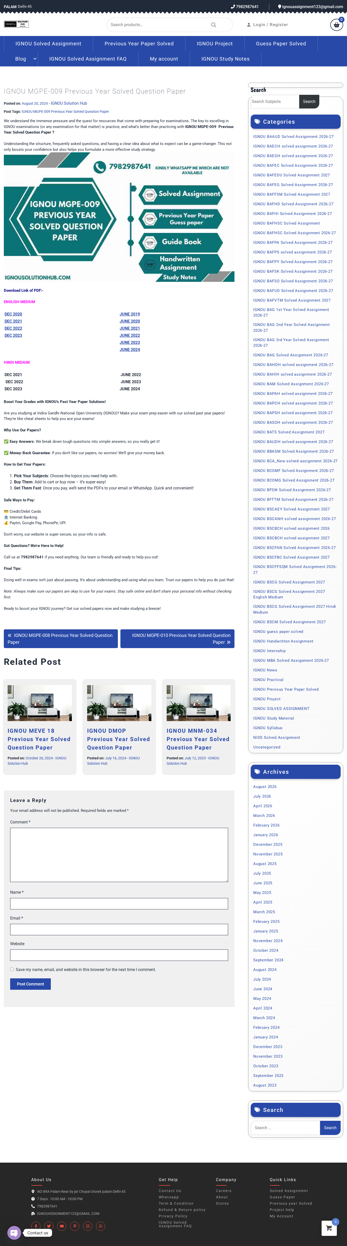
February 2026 (266, 825)
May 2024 (262, 998)
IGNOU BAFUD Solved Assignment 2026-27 (293, 290)
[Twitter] (48, 1226)
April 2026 (262, 806)
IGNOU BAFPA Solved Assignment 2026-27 (293, 242)
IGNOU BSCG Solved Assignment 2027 (289, 582)
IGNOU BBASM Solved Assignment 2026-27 (293, 451)
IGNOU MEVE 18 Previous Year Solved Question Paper (39, 739)
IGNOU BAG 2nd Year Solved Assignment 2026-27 (291, 327)
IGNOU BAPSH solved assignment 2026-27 (293, 413)
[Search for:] (285, 1128)
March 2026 (264, 815)
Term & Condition (176, 1203)
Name (17, 892)
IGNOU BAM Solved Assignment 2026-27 (291, 384)
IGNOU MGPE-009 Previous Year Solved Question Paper (65, 111)
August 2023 (265, 1085)
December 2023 (267, 1047)
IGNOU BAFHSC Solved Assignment (286, 223)
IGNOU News (265, 670)
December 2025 (267, 844)
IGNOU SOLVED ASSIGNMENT (281, 708)
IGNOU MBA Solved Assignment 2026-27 (291, 660)
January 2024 (265, 1037)
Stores (222, 1203)
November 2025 (267, 854)
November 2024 (267, 941)
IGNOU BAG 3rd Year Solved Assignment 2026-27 (291, 343)
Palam (10, 7)
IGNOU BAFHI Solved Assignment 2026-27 (292, 213)
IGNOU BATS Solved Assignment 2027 (288, 432)
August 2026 (265, 786)
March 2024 (264, 1018)
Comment (20, 822)
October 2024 (265, 950)
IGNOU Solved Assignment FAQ (88, 59)
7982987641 (247, 6)
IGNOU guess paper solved (278, 631)
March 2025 (264, 912)
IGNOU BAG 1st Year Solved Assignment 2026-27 (291, 312)
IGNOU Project (215, 44)
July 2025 (262, 873)
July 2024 (262, 979)
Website (17, 943)
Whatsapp (169, 1197)
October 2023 (265, 1066)
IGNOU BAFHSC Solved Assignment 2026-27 (294, 233)
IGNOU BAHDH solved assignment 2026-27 (293, 364)
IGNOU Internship (269, 651)
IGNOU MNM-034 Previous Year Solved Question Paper (198, 739)
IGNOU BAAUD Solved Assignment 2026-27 (293, 136)
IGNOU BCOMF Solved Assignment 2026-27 (293, 470)
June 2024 (262, 989)
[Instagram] (87, 1226)
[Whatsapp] (100, 1226)
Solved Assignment (289, 1191)
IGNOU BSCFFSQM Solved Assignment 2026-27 (295, 569)
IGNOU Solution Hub (69, 103)
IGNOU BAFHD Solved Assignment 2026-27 (293, 204)
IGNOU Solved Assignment (48, 44)
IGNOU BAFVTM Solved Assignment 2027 (292, 300)
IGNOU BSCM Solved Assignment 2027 (289, 622)
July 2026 (262, 796)
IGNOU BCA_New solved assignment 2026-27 (295, 461)
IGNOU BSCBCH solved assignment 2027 (291, 538)
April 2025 (262, 902)
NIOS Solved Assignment (276, 737)
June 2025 (262, 883)
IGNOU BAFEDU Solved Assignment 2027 (291, 175)
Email (16, 918)
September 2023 (268, 1075)
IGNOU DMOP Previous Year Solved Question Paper (118, 739)
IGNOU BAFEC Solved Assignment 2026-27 (293, 165)
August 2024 (265, 969)
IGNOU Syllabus (268, 728)
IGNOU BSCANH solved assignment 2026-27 (294, 519)
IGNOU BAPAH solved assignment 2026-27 (293, 393)
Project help (282, 1210)
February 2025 (266, 921)
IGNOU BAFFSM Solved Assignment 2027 (291, 194)
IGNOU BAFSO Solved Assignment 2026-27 (293, 281)
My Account (282, 1216)
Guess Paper (282, 1197)
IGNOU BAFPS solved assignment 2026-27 (292, 252)
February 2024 (266, 1027)
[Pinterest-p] (74, 1226)
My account (164, 59)
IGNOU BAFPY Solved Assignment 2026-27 (293, 262)
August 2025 (265, 864)
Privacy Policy (173, 1216)
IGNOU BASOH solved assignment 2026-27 (293, 422)
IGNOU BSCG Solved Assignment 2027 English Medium (289, 594)
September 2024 (268, 960)
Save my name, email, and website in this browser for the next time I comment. (86, 969)
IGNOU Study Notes (225, 59)
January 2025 (265, 931)
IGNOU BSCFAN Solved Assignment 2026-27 (294, 547)
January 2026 (265, 835)
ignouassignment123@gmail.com (312, 6)
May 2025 (262, 892)
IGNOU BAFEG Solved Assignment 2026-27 (293, 184)
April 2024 (262, 1008)
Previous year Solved (291, 1203)
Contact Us (170, 1191)
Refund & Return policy (182, 1210)
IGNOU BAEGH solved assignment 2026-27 (293, 156)
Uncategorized (266, 747)
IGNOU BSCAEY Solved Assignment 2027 (291, 509)
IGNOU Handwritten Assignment (283, 641)
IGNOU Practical (268, 679)
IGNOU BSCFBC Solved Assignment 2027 (291, 557)
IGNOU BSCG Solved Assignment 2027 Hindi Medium (294, 609)
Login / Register (270, 24)
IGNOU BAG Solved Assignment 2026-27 (290, 355)
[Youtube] (61, 1226)
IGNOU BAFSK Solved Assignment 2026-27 (293, 271)
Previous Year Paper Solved (139, 44)
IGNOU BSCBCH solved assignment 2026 (291, 528)
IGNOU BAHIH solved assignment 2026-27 (292, 374)
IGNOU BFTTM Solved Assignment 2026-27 (293, 499)
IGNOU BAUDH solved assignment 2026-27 (293, 441)
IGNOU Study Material (273, 718)
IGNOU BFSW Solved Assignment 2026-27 (292, 490)
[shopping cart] (336, 25)
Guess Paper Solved (281, 44)
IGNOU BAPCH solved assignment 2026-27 (293, 403)
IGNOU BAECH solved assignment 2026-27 (293, 146)
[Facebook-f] (35, 1226)
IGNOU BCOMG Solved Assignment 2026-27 (294, 480)
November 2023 (267, 1056)
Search (212, 24)
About (222, 1197)
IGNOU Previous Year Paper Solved (286, 689)
